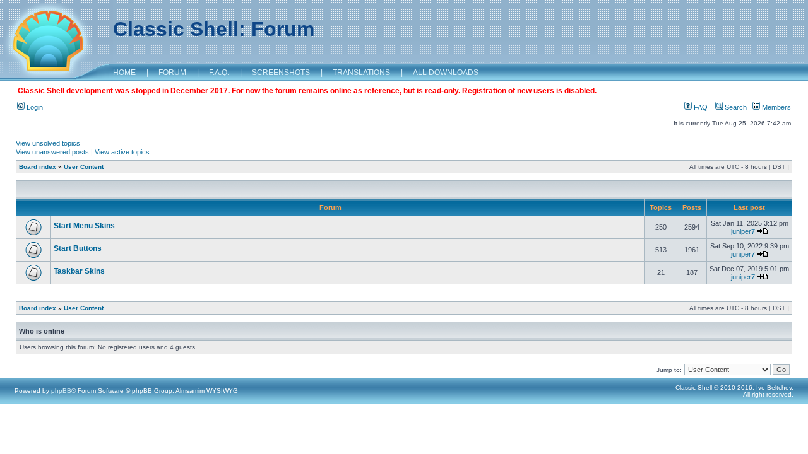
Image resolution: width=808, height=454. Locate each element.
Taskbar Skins (79, 271)
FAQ (700, 107)
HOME (124, 72)
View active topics (122, 152)
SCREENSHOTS (281, 72)
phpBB (61, 390)
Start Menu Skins (84, 225)
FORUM (172, 72)
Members (775, 107)
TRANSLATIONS (361, 72)
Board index (37, 166)
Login (34, 107)
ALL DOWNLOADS (445, 72)
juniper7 (743, 231)
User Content (84, 166)
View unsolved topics (48, 143)
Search (735, 107)
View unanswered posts (52, 152)
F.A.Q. (219, 72)
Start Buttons (78, 248)
